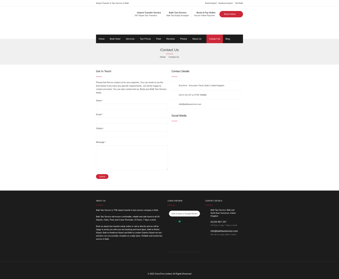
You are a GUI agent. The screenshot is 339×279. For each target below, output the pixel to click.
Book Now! (115, 39)
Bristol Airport (211, 3)
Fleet (158, 39)
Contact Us (214, 39)
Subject (99, 128)
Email (99, 114)
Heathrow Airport (225, 3)
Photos (183, 39)
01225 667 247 (224, 223)
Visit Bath (239, 3)
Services (130, 39)
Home (101, 39)
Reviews (170, 39)
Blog (228, 39)
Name (99, 100)
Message (101, 142)
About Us (196, 39)
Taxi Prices (145, 39)
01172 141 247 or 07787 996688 (192, 95)
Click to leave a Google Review (184, 214)
